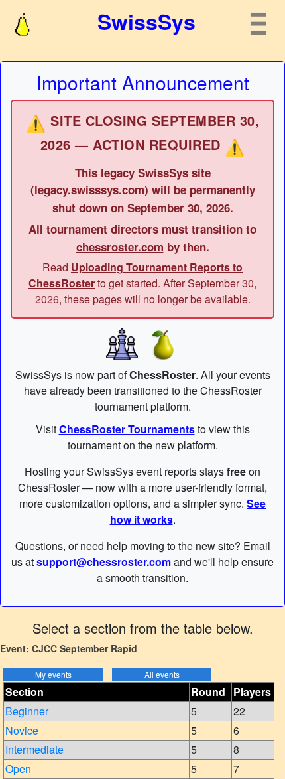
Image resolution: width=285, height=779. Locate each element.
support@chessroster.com (103, 561)
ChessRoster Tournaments (127, 429)
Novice (21, 730)
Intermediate (34, 749)
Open (18, 768)
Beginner (26, 711)
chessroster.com (120, 247)
